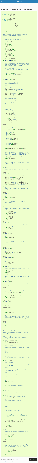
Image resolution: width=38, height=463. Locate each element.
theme (11, 461)
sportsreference (20, 1)
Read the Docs (19, 461)
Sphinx (6, 461)
